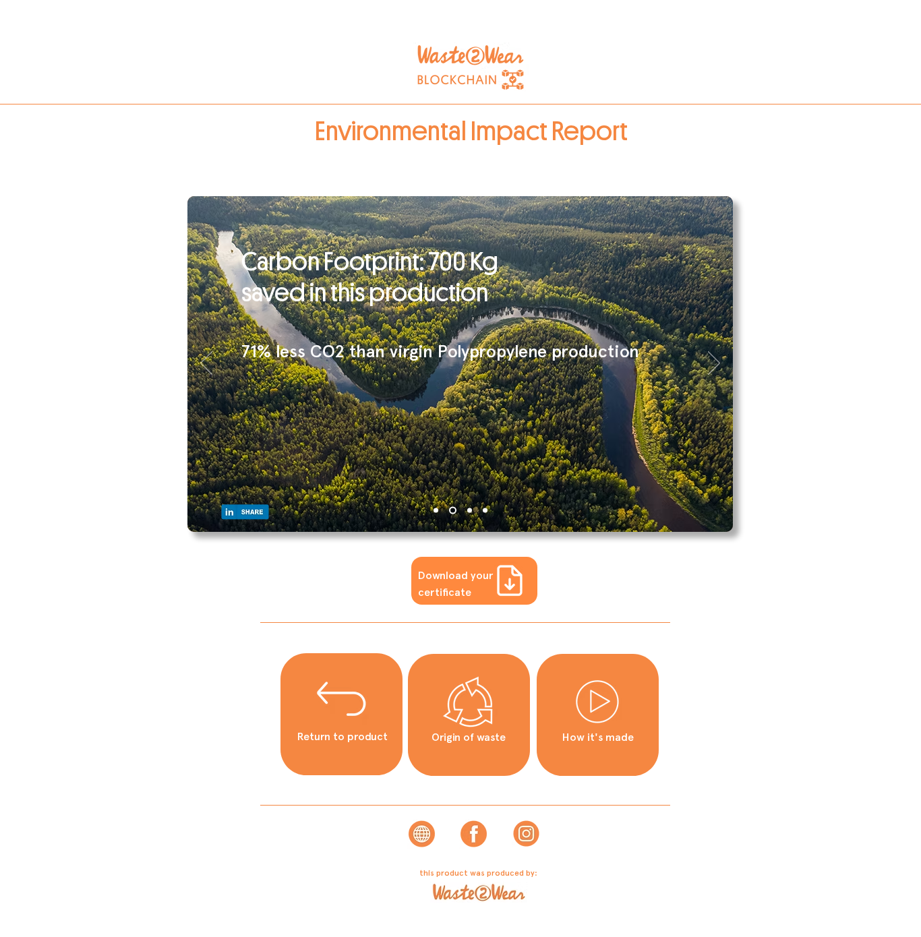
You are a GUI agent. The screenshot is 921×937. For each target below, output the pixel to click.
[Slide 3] (469, 510)
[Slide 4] (436, 510)
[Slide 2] (452, 510)
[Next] (714, 364)
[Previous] (206, 364)
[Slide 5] (485, 510)
